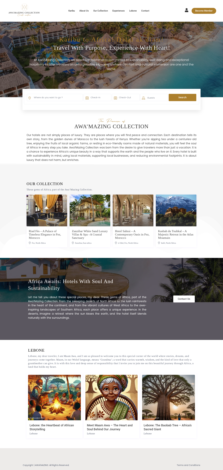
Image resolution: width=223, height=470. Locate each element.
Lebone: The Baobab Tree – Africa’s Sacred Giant (168, 427)
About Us (84, 10)
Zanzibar (78, 243)
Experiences (118, 10)
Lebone (133, 10)
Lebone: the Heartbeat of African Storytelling (52, 427)
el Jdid (120, 243)
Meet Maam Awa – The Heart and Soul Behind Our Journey (110, 427)
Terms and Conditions (188, 465)
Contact (145, 10)
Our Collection (100, 10)
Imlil (163, 243)
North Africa (41, 243)
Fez (33, 243)
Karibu (71, 10)
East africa (87, 243)
